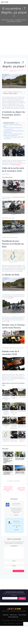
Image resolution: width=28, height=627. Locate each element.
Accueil (4, 91)
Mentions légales (6, 620)
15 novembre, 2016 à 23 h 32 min (17, 523)
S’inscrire (22, 598)
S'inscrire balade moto (13, 616)
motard (11, 481)
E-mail (14, 565)
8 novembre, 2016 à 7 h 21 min (16, 506)
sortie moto (17, 481)
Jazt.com (4, 2)
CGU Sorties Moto (21, 620)
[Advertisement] (14, 40)
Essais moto (5, 614)
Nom (14, 561)
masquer (16, 122)
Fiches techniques (22, 614)
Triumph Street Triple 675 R (19, 197)
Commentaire (14, 545)
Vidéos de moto (13, 614)
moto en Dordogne (16, 164)
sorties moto (10, 297)
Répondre (16, 515)
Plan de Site (13, 620)
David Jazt (6, 70)
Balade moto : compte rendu (16, 70)
